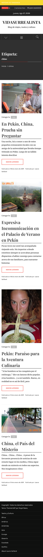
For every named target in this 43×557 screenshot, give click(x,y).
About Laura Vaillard (9, 551)
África (4, 517)
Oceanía (5, 538)
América (5, 522)
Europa (4, 534)
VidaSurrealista (21, 22)
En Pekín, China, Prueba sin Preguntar (18, 129)
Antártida (5, 526)
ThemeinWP (11, 508)
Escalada (5, 543)
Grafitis (4, 547)
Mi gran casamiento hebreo (26, 8)
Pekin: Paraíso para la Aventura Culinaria (20, 359)
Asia (13, 117)
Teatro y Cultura (8, 513)
